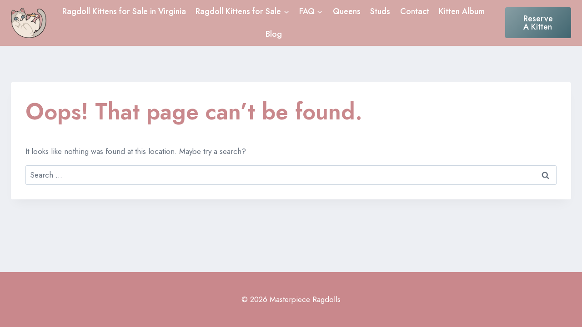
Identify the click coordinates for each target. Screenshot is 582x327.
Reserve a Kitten (538, 23)
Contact (414, 11)
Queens (347, 11)
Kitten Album (462, 11)
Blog (274, 34)
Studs (380, 11)
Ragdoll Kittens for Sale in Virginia (124, 11)
